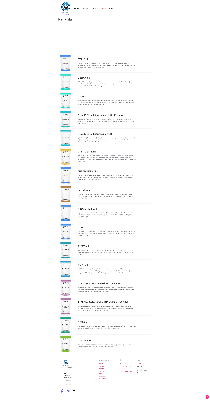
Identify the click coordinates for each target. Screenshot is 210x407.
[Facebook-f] (62, 391)
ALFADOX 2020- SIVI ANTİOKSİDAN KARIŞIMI (103, 302)
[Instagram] (68, 391)
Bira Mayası (84, 190)
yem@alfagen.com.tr (142, 363)
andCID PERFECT (87, 208)
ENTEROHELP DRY (88, 171)
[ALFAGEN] (65, 362)
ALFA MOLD (84, 340)
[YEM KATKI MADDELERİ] (66, 6)
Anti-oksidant (102, 378)
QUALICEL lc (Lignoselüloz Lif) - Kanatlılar (101, 115)
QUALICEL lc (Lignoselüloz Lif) (95, 134)
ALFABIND (102, 371)
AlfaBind (82, 322)
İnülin (100, 373)
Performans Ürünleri (125, 366)
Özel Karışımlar (124, 368)
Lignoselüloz (102, 376)
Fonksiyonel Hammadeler (126, 371)
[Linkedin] (73, 391)
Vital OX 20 (84, 96)
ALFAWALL (84, 246)
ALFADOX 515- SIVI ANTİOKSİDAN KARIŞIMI (102, 283)
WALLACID (83, 59)
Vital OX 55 (84, 77)
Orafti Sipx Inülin (87, 151)
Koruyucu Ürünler (124, 363)
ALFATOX (83, 264)
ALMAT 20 (83, 227)
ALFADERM (102, 368)
